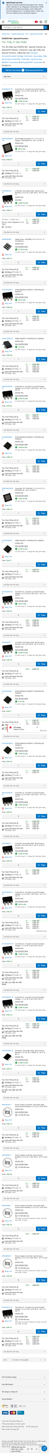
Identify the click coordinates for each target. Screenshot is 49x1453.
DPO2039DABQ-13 (7, 139)
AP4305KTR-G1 (7, 89)
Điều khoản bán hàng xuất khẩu (13, 1426)
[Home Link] (17, 22)
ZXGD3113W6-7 (7, 290)
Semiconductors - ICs (20, 34)
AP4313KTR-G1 (7, 1307)
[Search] (45, 27)
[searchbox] (23, 27)
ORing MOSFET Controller (32, 62)
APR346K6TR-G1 (7, 192)
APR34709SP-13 (7, 1050)
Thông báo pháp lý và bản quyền (13, 1424)
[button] (3, 22)
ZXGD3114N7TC (7, 338)
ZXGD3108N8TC (7, 541)
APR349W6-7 (6, 1155)
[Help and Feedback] (44, 1448)
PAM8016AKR (6, 239)
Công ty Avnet (7, 1441)
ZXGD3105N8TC (7, 438)
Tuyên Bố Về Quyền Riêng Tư (12, 1421)
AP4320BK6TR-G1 (7, 592)
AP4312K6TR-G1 (7, 944)
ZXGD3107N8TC (7, 743)
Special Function (36, 34)
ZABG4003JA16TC (7, 489)
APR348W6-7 (6, 642)
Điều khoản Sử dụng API (10, 1429)
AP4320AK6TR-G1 (7, 387)
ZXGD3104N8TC (7, 692)
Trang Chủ (6, 34)
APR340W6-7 (6, 1105)
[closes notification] (46, 2)
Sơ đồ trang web (32, 1426)
